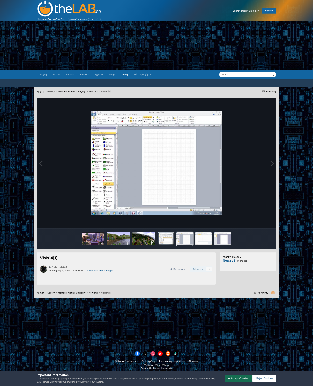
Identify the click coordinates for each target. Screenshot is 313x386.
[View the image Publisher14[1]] (222, 238)
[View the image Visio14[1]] (184, 238)
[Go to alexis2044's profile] (43, 269)
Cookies (193, 361)
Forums (56, 74)
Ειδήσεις (70, 74)
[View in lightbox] (156, 163)
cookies (78, 378)
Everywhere (259, 74)
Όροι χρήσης (149, 361)
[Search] (272, 74)
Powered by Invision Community (156, 368)
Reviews (84, 74)
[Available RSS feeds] (273, 293)
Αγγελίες (99, 74)
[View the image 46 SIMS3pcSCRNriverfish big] (118, 238)
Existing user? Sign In (245, 10)
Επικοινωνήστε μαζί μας (172, 361)
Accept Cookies (239, 378)
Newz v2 (229, 260)
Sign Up (269, 10)
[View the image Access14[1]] (203, 238)
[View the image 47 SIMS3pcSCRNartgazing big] (93, 238)
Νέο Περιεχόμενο (143, 74)
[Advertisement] (156, 45)
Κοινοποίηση (179, 269)
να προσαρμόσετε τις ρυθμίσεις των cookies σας (189, 378)
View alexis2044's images (100, 270)
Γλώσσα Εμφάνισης (126, 361)
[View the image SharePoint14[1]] (166, 238)
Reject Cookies (264, 378)
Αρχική (43, 74)
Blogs (112, 74)
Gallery (124, 74)
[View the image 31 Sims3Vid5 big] (143, 238)
